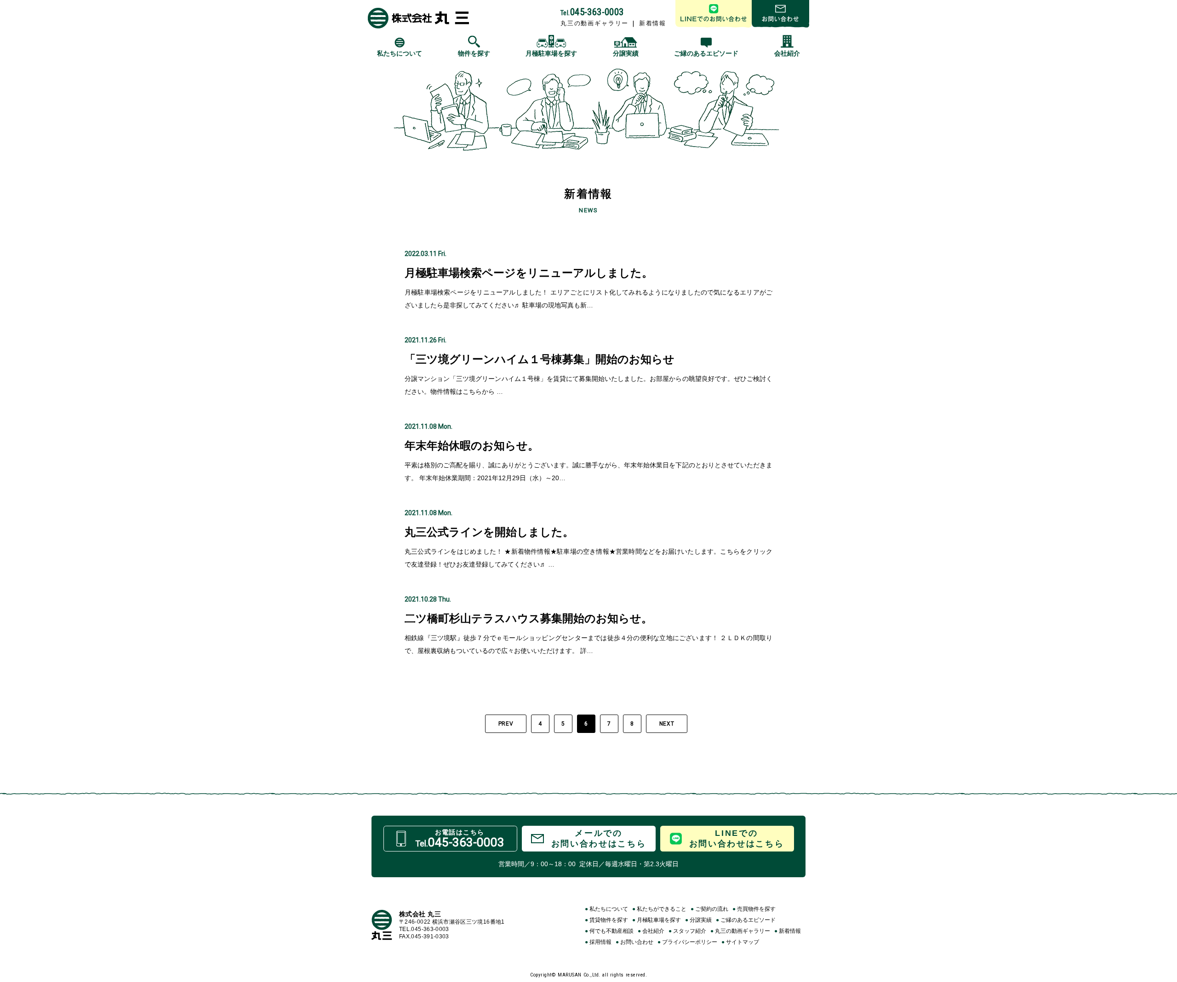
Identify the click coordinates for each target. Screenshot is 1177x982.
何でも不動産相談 (609, 931)
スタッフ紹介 (687, 931)
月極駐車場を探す (656, 920)
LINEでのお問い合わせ (713, 14)
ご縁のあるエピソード (746, 920)
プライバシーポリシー (687, 942)
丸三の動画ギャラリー (594, 23)
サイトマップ (740, 942)
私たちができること (659, 909)
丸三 (381, 925)
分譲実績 (698, 920)
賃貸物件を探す (606, 920)
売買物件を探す (754, 909)
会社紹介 (651, 931)
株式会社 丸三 (418, 18)
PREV (505, 724)
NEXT (666, 724)
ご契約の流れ (709, 909)
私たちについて (606, 909)
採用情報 (598, 942)
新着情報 (652, 23)
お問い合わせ (780, 14)
